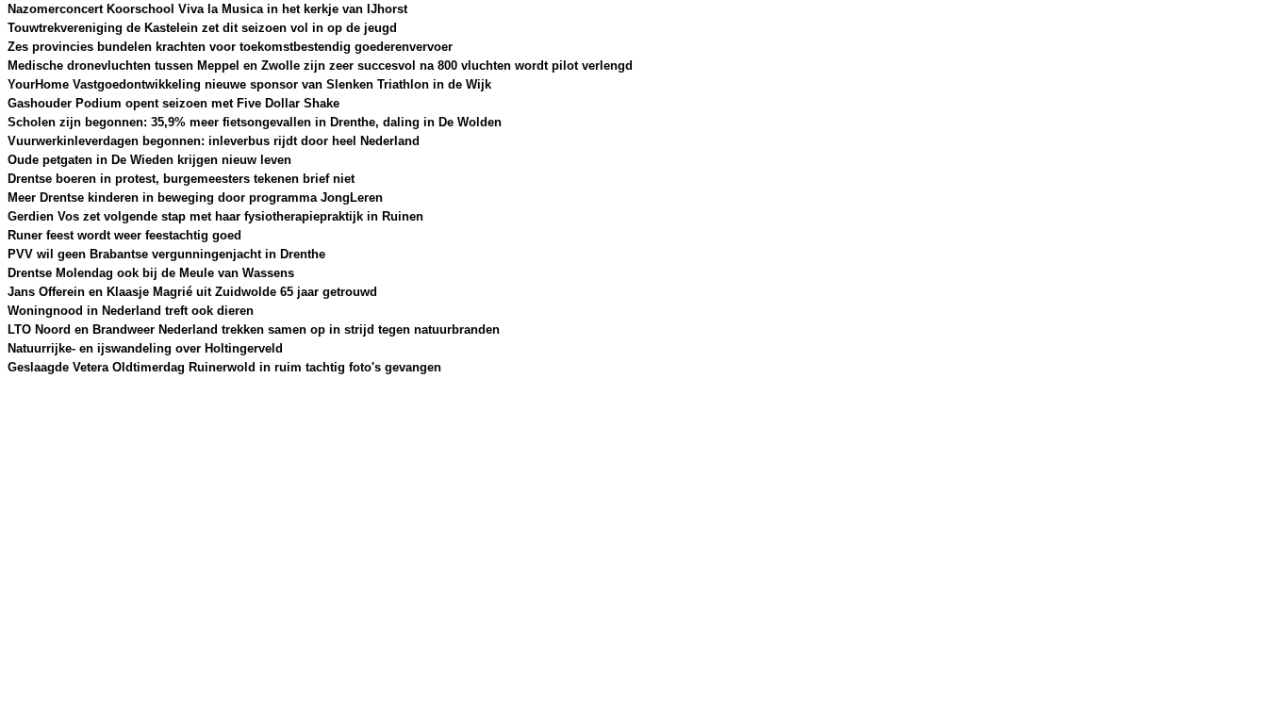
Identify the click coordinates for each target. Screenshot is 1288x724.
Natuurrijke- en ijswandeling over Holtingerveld (145, 348)
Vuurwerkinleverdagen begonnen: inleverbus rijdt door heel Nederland (214, 141)
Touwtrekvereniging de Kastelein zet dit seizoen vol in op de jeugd (202, 28)
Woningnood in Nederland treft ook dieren (131, 311)
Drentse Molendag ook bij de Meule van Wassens (151, 273)
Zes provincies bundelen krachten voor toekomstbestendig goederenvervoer (230, 47)
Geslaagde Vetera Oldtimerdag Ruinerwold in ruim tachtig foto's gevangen (224, 367)
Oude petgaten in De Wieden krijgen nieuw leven (149, 160)
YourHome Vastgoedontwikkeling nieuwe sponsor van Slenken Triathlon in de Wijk (249, 84)
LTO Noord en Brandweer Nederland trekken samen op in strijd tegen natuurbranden (254, 329)
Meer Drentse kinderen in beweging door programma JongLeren (195, 197)
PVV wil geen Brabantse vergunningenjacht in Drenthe (166, 254)
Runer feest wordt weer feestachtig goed (124, 235)
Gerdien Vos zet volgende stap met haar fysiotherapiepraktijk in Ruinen (215, 216)
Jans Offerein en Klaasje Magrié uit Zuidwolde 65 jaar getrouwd (192, 292)
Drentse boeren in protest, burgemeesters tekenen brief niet (181, 179)
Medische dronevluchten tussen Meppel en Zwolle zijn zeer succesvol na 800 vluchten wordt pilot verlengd (320, 65)
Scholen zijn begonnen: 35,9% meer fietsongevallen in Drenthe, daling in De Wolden (255, 122)
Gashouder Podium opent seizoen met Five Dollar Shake (173, 103)
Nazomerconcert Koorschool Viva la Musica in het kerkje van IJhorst (207, 9)
